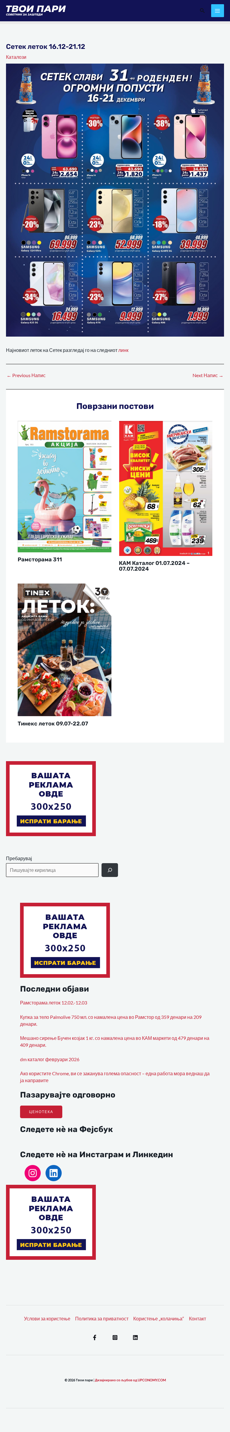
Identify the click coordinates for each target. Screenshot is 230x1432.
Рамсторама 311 (40, 559)
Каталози (16, 57)
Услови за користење (47, 1318)
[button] (202, 10)
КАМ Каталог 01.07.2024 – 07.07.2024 (154, 566)
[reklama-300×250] (51, 798)
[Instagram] (33, 1173)
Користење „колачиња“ (158, 1318)
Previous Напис (26, 375)
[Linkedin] (135, 1337)
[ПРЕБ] (110, 870)
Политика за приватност (101, 1318)
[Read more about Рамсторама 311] (64, 486)
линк (123, 350)
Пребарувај (19, 858)
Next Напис (208, 375)
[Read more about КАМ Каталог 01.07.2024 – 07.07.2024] (166, 488)
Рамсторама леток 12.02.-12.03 (53, 1002)
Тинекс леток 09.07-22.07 (53, 723)
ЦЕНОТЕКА (41, 1111)
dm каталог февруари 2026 (49, 1059)
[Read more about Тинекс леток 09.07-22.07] (64, 649)
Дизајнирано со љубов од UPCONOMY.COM (130, 1380)
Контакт (197, 1318)
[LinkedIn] (54, 1173)
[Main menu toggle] (217, 10)
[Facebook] (94, 1337)
